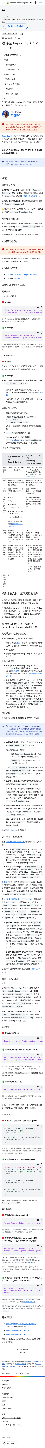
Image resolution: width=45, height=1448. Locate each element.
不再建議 (13, 1230)
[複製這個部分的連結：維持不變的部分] (19, 408)
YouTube (5, 1421)
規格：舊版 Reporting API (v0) (18, 1330)
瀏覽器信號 (31, 476)
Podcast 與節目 (7, 1408)
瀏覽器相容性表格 (29, 1302)
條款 (3, 1437)
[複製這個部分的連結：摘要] (9, 178)
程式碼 (17, 278)
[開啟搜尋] (31, 2)
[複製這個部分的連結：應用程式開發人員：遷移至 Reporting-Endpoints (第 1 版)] (41, 627)
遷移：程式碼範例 (30, 196)
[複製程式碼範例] (41, 307)
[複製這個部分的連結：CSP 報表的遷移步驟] (24, 837)
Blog (4, 9)
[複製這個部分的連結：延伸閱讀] (14, 1317)
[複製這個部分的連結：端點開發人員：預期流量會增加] (40, 593)
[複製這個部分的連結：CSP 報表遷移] (15, 1209)
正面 (18, 643)
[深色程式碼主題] (38, 307)
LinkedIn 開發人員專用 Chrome (12, 1425)
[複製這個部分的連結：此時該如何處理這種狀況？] (30, 633)
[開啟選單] (3, 2)
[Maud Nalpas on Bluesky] (18, 116)
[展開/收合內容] (20, 55)
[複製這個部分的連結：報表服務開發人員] (21, 219)
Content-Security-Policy (15, 842)
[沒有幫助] (19, 38)
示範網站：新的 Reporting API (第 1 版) (21, 275)
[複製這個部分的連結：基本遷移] (11, 1027)
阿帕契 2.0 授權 (21, 1364)
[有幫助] (15, 38)
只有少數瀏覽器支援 (19, 899)
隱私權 (9, 1437)
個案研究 (5, 1401)
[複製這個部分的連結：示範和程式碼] (19, 268)
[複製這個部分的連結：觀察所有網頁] (14, 1114)
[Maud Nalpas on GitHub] (12, 116)
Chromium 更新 (7, 1398)
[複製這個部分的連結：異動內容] (12, 291)
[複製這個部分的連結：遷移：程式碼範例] (21, 979)
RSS (3, 1428)
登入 (40, 3)
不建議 (4, 882)
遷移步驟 (15, 671)
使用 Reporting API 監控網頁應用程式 (21, 1324)
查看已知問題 (6, 1388)
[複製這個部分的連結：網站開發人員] (17, 185)
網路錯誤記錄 (22, 249)
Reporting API (7, 136)
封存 (3, 1405)
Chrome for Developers (9, 34)
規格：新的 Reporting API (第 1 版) (19, 1334)
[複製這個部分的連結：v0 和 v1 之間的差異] (27, 285)
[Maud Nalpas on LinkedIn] (15, 116)
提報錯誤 (5, 1384)
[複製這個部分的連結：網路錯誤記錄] (19, 241)
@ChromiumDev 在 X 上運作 (11, 1418)
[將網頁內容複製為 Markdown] (11, 48)
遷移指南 (10, 830)
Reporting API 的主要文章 (28, 130)
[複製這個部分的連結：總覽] (7, 983)
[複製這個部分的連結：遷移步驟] (12, 713)
